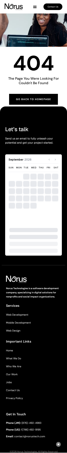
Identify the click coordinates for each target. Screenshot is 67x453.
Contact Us (13, 390)
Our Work (12, 374)
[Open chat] (58, 444)
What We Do (13, 358)
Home (9, 350)
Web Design (13, 330)
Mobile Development (18, 322)
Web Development (17, 314)
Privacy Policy (14, 398)
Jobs (9, 382)
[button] (35, 7)
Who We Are (13, 366)
